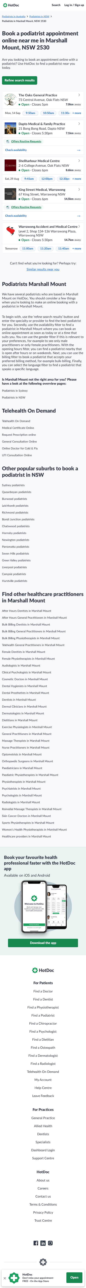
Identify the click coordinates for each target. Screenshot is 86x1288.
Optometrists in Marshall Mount (22, 754)
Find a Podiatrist (43, 1015)
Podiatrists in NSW (39, 16)
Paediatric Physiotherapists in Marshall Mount (30, 775)
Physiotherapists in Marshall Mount (23, 782)
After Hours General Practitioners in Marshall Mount (34, 617)
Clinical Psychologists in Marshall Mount (26, 672)
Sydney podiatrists (13, 485)
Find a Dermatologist (43, 1055)
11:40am (63, 248)
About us (43, 1180)
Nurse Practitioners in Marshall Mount (25, 747)
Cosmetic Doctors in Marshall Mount (25, 679)
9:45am (29, 179)
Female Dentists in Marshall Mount (23, 652)
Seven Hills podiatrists (15, 553)
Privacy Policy (43, 1212)
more (76, 113)
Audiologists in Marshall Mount (21, 665)
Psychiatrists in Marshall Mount (21, 788)
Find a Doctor (43, 991)
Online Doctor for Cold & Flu (20, 448)
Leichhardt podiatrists (15, 505)
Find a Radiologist (43, 1063)
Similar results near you (43, 269)
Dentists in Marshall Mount (19, 699)
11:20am (45, 248)
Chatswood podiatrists (16, 526)
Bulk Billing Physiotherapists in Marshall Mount (31, 638)
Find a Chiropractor (43, 1023)
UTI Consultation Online (17, 455)
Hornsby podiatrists (14, 533)
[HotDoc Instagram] (50, 1243)
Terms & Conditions (43, 1204)
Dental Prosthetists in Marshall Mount (25, 693)
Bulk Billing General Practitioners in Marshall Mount (34, 631)
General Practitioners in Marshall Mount (26, 734)
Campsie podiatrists (14, 574)
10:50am (48, 113)
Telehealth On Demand (16, 421)
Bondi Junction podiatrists (18, 519)
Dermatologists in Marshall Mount (23, 713)
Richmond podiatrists (15, 512)
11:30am (66, 113)
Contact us (43, 1196)
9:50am (30, 113)
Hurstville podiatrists (14, 581)
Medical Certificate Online (18, 428)
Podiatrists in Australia (13, 16)
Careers (43, 1188)
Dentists (43, 1134)
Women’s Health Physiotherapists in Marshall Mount (34, 829)
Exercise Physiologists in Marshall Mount (27, 727)
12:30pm (65, 179)
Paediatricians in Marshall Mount (22, 768)
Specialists (43, 1142)
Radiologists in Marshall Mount (21, 802)
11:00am (27, 248)
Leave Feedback (43, 1096)
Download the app (43, 943)
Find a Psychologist (43, 1031)
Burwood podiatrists (14, 499)
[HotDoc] (11, 5)
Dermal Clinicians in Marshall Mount (24, 706)
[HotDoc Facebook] (35, 1243)
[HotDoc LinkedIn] (43, 1243)
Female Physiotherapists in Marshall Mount (28, 658)
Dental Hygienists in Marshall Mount (24, 686)
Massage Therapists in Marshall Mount (25, 741)
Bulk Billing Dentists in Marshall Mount (26, 624)
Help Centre (43, 1088)
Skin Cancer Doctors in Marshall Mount (26, 816)
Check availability (16, 150)
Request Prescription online (19, 434)
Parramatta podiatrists (15, 546)
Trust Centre (43, 1220)
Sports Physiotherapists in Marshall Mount (28, 823)
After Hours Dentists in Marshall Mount (26, 611)
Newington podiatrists (15, 540)
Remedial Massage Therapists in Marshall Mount (31, 809)
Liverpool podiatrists (14, 567)
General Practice (43, 1118)
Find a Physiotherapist (43, 1007)
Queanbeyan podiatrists (16, 492)
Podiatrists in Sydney (15, 390)
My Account (43, 1080)
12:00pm (47, 179)
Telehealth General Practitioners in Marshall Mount (33, 645)
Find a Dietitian (43, 1039)
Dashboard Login (43, 1150)
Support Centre (43, 1158)
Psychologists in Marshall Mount (22, 795)
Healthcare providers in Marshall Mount (26, 836)
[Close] (4, 1278)
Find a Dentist (43, 999)
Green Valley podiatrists (16, 560)
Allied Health (43, 1126)
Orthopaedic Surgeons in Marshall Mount (27, 761)
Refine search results (20, 80)
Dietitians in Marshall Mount (19, 720)
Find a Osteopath (43, 1047)
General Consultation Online (19, 441)
